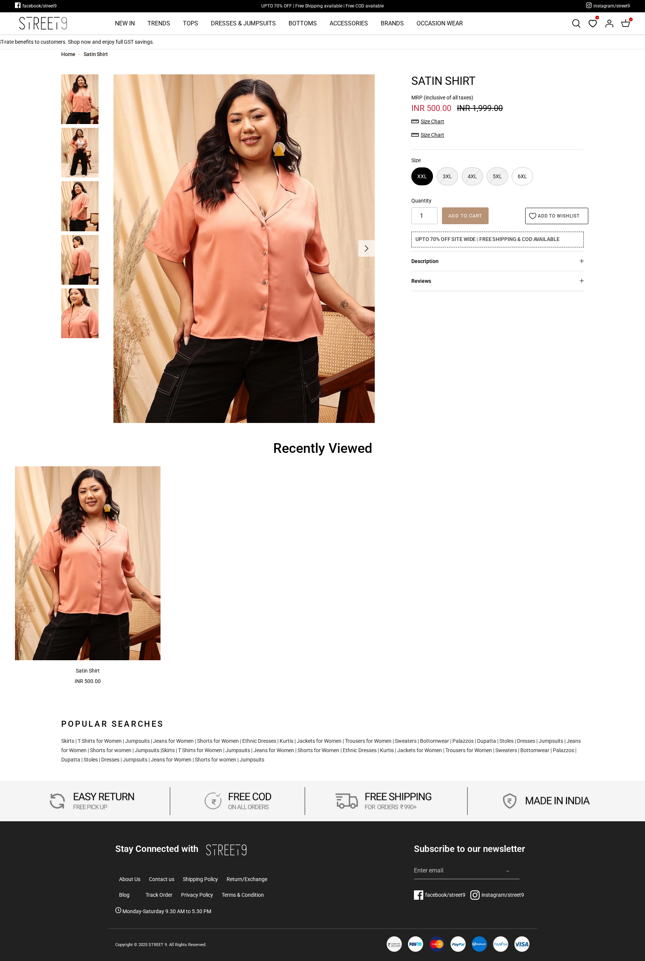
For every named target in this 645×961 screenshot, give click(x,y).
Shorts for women (110, 750)
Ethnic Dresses (259, 741)
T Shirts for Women (100, 741)
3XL (447, 176)
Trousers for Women (368, 741)
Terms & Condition (243, 895)
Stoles (506, 741)
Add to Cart (465, 216)
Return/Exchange (247, 879)
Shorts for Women (218, 741)
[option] (244, 248)
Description (425, 261)
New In (125, 23)
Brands (392, 23)
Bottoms (303, 23)
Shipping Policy (200, 879)
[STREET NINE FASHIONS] (43, 23)
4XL (472, 176)
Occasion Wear (440, 23)
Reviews (421, 281)
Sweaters (406, 741)
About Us (129, 879)
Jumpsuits (137, 741)
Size (416, 160)
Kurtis (286, 741)
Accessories (349, 23)
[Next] (366, 248)
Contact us (161, 879)
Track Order (159, 895)
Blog (124, 895)
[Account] (609, 23)
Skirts (67, 741)
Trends (158, 23)
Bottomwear (434, 741)
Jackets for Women (319, 741)
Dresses (526, 741)
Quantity (421, 201)
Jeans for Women (173, 741)
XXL (422, 176)
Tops (190, 23)
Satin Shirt (96, 54)
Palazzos (463, 741)
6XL (522, 176)
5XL (497, 176)
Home (68, 54)
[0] (592, 23)
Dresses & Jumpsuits (243, 23)
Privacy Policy (197, 895)
